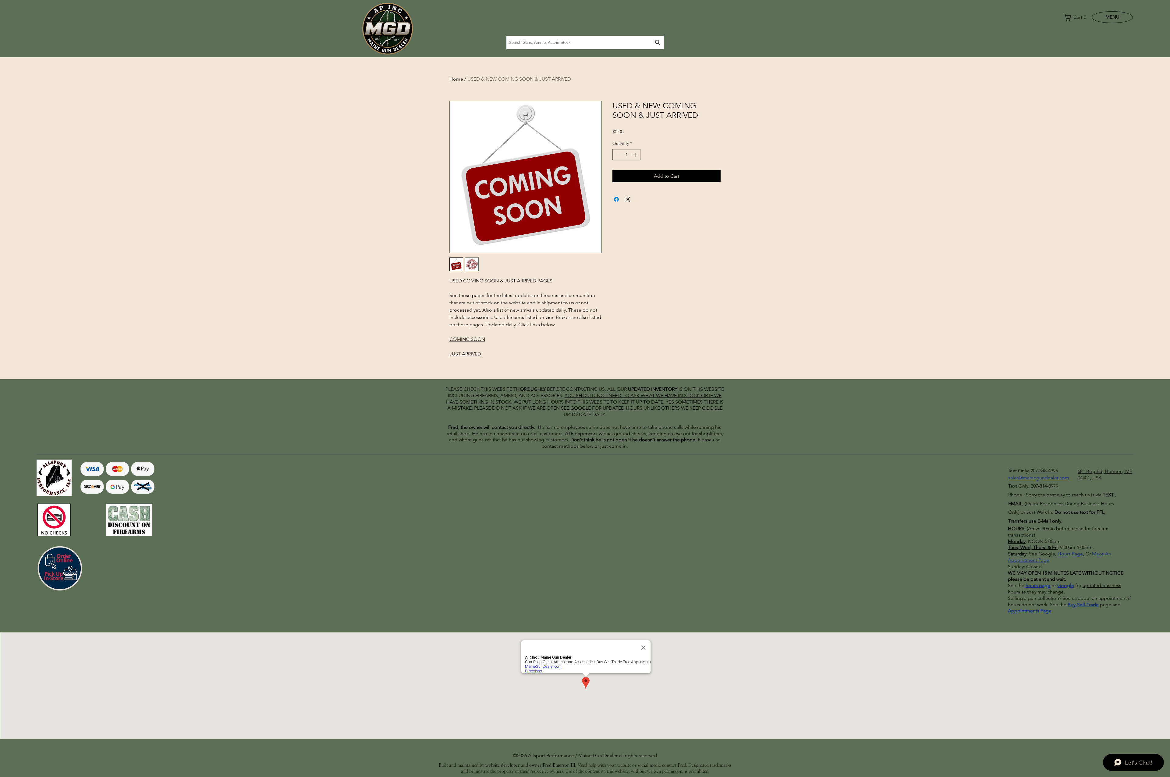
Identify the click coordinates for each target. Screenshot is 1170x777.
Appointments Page (1029, 611)
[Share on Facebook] (616, 199)
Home (456, 79)
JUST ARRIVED (465, 354)
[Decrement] (617, 154)
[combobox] (585, 42)
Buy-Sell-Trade (1083, 604)
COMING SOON (467, 339)
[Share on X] (628, 199)
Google (1065, 585)
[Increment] (636, 154)
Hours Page (1070, 554)
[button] (1073, 17)
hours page (1038, 585)
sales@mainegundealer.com (1038, 478)
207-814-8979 (1044, 486)
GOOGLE (580, 408)
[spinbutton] (626, 154)
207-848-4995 (1044, 471)
